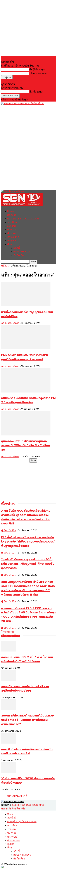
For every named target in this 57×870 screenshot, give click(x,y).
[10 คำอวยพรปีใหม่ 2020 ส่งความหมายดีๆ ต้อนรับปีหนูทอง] (8, 772)
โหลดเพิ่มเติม (8, 631)
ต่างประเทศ (13, 237)
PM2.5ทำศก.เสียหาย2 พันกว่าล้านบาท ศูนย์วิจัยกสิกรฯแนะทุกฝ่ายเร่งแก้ (24, 357)
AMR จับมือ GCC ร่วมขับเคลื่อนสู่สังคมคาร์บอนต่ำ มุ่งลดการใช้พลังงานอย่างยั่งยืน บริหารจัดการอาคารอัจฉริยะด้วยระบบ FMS (25, 517)
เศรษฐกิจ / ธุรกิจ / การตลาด (23, 218)
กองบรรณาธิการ (10, 323)
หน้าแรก (5, 265)
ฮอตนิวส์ (11, 215)
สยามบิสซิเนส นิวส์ (17, 795)
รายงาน (11, 226)
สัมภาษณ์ (12, 233)
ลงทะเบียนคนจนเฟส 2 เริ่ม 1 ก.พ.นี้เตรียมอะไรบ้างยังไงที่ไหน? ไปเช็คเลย (27, 659)
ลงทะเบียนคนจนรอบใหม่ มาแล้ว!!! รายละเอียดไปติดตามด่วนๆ (25, 688)
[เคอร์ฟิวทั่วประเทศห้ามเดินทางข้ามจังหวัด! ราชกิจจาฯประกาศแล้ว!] (8, 742)
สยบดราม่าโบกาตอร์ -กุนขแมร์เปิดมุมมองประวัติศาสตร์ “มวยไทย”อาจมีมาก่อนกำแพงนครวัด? (27, 719)
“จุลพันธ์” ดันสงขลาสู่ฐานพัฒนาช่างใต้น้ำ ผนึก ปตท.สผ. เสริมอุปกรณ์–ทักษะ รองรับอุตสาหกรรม (27, 563)
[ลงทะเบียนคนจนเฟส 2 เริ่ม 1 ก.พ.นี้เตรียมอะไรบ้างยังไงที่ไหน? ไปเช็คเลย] (8, 650)
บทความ (11, 229)
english (11, 240)
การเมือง (12, 222)
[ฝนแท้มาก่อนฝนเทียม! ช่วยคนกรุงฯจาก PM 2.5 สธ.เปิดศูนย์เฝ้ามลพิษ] (25, 391)
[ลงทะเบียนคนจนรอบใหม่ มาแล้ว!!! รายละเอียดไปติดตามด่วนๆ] (8, 680)
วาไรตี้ (16, 248)
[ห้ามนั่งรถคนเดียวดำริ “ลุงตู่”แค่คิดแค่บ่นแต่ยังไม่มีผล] (25, 305)
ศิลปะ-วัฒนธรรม (22, 252)
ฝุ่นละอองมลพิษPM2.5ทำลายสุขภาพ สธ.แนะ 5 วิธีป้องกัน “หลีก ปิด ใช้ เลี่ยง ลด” (25, 445)
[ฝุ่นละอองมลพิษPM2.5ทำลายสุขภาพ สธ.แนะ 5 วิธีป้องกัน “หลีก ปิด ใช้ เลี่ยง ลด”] (25, 434)
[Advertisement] (24, 124)
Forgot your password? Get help (16, 80)
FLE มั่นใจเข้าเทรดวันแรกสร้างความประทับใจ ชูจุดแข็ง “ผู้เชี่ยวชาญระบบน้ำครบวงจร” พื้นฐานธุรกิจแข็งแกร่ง (28, 541)
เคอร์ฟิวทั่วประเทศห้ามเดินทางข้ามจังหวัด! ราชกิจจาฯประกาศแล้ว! (27, 751)
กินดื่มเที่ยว (19, 255)
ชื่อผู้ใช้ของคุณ (37, 69)
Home (10, 211)
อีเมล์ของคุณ (36, 91)
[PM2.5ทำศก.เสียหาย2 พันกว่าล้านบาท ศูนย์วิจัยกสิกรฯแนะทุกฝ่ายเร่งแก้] (25, 348)
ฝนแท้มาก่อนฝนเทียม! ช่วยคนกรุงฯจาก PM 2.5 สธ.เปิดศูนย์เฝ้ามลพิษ (28, 400)
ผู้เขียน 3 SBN (8, 530)
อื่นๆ (9, 244)
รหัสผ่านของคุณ (38, 73)
